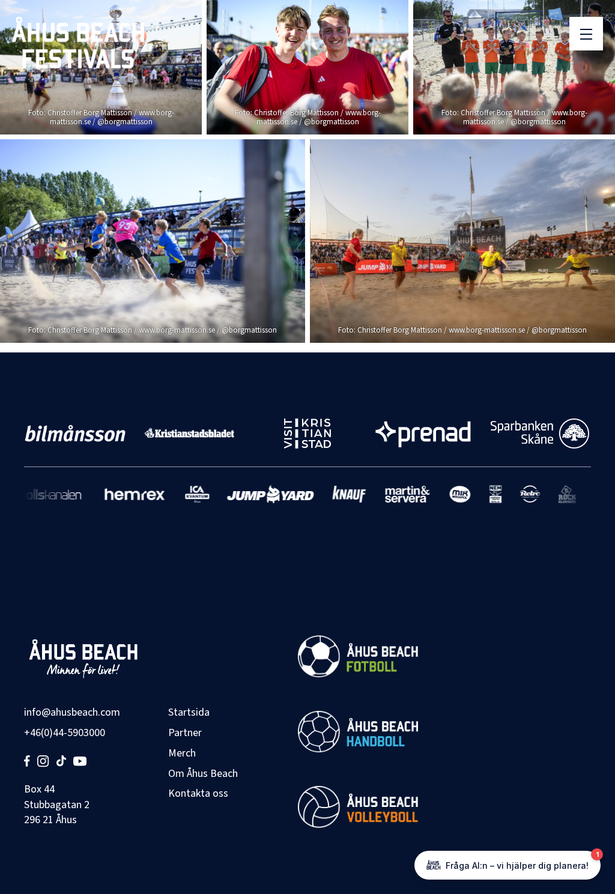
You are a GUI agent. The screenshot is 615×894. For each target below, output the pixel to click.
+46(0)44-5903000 (64, 732)
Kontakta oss (198, 793)
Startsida (189, 712)
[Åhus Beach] (78, 42)
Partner (185, 732)
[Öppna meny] (586, 33)
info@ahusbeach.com (72, 712)
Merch (182, 753)
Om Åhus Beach (203, 773)
